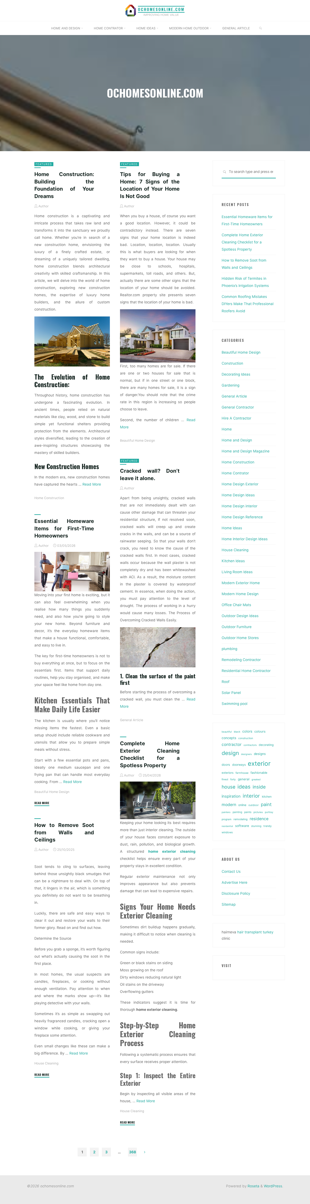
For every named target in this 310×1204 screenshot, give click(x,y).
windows (227, 832)
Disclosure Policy (236, 893)
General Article (131, 720)
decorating (266, 745)
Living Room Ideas (237, 572)
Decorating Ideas (236, 374)
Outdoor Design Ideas (240, 616)
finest (225, 779)
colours (260, 731)
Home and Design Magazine (246, 451)
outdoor (253, 805)
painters (226, 812)
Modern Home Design (240, 594)
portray (269, 812)
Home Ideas (232, 528)
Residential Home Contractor (246, 671)
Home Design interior (239, 506)
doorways (239, 764)
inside (259, 787)
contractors (250, 745)
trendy (267, 826)
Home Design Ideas (238, 495)
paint (266, 804)
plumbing (229, 649)
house (228, 787)
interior (251, 796)
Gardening (230, 385)
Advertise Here (234, 882)
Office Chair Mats (236, 605)
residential (227, 826)
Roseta (253, 1186)
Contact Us (231, 871)
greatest (256, 779)
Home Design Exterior (240, 484)
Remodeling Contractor (241, 660)
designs (260, 754)
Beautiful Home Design (137, 440)
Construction (232, 363)
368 (132, 1152)
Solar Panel (231, 693)
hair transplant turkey (255, 932)
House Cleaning (132, 1111)
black (237, 731)
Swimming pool (234, 704)
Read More (91, 484)
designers (246, 754)
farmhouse (242, 772)
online (242, 805)
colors (247, 731)
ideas (244, 787)
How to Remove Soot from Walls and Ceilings (64, 832)
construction (245, 738)
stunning (256, 826)
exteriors (227, 772)
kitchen (267, 796)
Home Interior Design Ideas (245, 539)
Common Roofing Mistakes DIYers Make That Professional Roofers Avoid (248, 304)
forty (233, 779)
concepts (229, 738)
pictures (258, 812)
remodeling (240, 819)
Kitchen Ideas (233, 561)
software (242, 826)
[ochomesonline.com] (130, 10)
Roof (225, 682)
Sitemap (229, 904)
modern (229, 804)
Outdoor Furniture (237, 627)
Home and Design (237, 440)
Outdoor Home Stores (240, 638)
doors (226, 765)
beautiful (227, 731)
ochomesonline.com (161, 9)
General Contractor (238, 407)
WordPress (273, 1186)
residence (259, 818)
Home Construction (49, 498)
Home (227, 429)
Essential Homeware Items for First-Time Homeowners (64, 528)
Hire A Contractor (236, 418)
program (226, 819)
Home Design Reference (242, 517)
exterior (259, 763)
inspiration (231, 796)
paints (247, 812)
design (230, 753)
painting (237, 812)
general (243, 779)
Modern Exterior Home (241, 583)
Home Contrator (235, 473)
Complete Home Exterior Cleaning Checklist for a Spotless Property (242, 242)
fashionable (259, 773)
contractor (231, 744)
